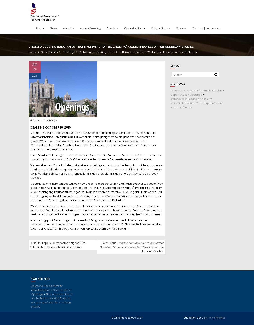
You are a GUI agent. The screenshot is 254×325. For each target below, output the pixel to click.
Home (40, 28)
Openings (51, 120)
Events (111, 28)
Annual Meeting (90, 28)
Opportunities (133, 28)
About (67, 28)
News (53, 28)
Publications (159, 28)
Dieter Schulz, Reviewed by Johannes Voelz (132, 247)
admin (36, 120)
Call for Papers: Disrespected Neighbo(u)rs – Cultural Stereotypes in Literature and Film (59, 245)
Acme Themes (216, 317)
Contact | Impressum (206, 28)
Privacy (181, 28)
